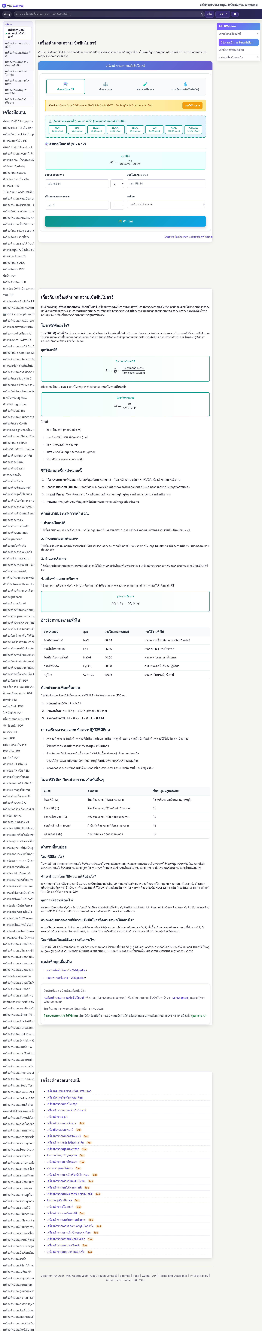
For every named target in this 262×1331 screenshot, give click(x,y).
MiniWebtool (180, 997)
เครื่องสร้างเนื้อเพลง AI (16, 796)
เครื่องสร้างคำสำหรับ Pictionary (18, 565)
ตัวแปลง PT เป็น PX (15, 764)
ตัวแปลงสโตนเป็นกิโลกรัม (18, 899)
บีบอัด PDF (9, 275)
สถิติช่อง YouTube (14, 166)
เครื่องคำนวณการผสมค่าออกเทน (18, 1130)
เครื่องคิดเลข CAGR (15, 423)
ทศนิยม (131, 196)
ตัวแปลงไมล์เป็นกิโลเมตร (18, 918)
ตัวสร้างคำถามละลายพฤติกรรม (18, 577)
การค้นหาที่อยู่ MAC (15, 397)
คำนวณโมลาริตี (65, 86)
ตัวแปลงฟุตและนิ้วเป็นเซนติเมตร (18, 250)
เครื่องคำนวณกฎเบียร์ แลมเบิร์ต (65, 1251)
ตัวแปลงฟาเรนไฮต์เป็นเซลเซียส (18, 931)
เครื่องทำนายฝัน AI (14, 603)
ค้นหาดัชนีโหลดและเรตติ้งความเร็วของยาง (18, 1111)
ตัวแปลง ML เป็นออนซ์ (16, 873)
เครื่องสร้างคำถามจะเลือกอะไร (18, 590)
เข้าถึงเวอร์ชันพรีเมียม (231, 49)
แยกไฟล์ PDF (11, 757)
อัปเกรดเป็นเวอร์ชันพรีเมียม (237, 42)
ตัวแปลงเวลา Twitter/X (17, 340)
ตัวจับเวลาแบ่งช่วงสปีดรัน (18, 1002)
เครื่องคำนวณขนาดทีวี (16, 1207)
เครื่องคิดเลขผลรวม (14, 172)
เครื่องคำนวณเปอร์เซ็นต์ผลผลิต (65, 1142)
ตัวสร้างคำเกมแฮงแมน (16, 558)
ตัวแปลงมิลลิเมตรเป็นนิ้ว (17, 912)
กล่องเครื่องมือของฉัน (231, 57)
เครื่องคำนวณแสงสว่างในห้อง (18, 1323)
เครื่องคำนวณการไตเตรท (62, 1161)
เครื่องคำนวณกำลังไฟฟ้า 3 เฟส (18, 372)
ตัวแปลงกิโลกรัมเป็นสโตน (18, 892)
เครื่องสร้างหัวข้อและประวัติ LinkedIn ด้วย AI (18, 655)
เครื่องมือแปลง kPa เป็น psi (18, 134)
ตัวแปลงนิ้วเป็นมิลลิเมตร (17, 905)
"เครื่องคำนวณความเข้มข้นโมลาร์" (65, 997)
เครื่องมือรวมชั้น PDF (16, 680)
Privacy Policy (199, 1275)
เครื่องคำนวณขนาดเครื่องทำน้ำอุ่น (18, 1233)
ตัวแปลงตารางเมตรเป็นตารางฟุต (18, 860)
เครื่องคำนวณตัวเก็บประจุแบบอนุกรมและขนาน (18, 1310)
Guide (146, 1275)
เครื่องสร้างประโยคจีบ (16, 526)
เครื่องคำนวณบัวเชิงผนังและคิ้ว (18, 1252)
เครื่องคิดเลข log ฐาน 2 (17, 378)
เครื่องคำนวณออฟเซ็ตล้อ (18, 1104)
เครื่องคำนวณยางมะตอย (17, 1284)
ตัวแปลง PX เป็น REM (16, 770)
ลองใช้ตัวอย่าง (192, 105)
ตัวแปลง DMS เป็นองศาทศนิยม (18, 288)
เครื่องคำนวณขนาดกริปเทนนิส (18, 957)
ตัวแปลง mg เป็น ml (15, 404)
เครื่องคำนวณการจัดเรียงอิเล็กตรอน (68, 1174)
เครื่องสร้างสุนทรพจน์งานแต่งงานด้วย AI (18, 616)
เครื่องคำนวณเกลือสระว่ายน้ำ (18, 1220)
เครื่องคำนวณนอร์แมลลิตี (62, 1213)
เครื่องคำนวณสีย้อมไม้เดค (18, 1265)
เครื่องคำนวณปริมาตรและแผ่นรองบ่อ (18, 1214)
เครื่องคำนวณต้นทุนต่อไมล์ (18, 1117)
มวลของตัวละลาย (54, 174)
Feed (136, 1275)
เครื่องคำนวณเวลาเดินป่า (18, 1059)
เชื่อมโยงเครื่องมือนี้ (230, 34)
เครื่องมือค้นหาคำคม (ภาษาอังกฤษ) (18, 211)
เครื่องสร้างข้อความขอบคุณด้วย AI (18, 610)
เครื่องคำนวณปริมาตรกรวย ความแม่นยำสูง (18, 417)
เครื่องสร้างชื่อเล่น (13, 468)
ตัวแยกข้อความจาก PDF (17, 693)
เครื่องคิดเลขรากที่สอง (16, 237)
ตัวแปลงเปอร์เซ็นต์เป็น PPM (18, 301)
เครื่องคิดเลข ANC (14, 262)
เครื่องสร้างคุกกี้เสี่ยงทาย (17, 494)
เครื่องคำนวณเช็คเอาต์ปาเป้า (18, 1014)
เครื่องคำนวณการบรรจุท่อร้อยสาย (18, 1304)
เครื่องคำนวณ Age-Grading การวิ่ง (18, 1072)
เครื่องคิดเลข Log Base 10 (18, 230)
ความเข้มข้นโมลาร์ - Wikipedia (66, 970)
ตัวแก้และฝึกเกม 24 (15, 256)
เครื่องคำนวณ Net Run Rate (18, 1034)
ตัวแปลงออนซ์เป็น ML (16, 867)
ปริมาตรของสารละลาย (57, 196)
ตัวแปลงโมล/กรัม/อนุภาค (62, 1155)
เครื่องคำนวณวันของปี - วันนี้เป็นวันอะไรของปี (18, 205)
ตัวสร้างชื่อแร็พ (12, 475)
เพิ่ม (209, 14)
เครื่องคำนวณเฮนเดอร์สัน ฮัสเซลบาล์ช (70, 1194)
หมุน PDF (9, 738)
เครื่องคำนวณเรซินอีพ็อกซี (18, 1239)
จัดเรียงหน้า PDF (13, 725)
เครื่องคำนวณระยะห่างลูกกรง (18, 1246)
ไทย (140, 1280)
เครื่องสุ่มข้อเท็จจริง (14, 545)
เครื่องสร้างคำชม (13, 520)
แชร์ (220, 14)
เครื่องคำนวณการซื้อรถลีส (18, 1124)
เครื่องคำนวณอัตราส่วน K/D (18, 1040)
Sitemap (125, 1275)
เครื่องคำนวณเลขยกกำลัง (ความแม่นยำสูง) (18, 153)
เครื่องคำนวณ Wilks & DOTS (18, 1098)
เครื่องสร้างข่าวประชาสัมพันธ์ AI (18, 622)
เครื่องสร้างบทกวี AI (14, 802)
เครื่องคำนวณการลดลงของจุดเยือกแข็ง (70, 1226)
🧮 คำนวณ (125, 221)
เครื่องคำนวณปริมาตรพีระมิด (18, 436)
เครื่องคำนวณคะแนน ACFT (18, 1092)
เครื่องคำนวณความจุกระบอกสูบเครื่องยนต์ (18, 1143)
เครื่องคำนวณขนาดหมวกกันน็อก (18, 963)
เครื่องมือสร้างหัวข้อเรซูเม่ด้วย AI (18, 661)
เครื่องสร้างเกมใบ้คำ (15, 571)
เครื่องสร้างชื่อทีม (13, 462)
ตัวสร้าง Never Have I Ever (18, 584)
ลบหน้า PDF (10, 732)
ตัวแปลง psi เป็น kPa (16, 179)
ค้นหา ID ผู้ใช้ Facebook (18, 147)
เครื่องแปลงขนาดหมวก (17, 976)
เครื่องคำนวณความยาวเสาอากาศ (18, 1297)
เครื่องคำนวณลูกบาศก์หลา (18, 1291)
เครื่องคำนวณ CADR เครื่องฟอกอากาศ (18, 1162)
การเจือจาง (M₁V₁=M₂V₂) (185, 86)
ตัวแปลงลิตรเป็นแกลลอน (18, 886)
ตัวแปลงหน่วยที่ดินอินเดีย (18, 783)
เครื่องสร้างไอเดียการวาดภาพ (18, 500)
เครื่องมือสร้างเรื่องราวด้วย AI (18, 809)
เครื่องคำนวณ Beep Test (18, 1085)
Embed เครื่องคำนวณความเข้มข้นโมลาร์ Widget (188, 236)
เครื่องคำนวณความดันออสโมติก (66, 1239)
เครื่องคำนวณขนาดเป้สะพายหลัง (18, 944)
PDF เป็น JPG (11, 751)
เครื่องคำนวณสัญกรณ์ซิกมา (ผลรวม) (18, 307)
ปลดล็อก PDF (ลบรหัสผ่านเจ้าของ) (18, 687)
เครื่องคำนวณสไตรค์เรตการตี (18, 1027)
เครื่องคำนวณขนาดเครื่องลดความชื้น (18, 1169)
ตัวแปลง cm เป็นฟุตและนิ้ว (18, 160)
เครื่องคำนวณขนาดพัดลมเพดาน (18, 1175)
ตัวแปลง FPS (11, 185)
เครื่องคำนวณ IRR (14, 410)
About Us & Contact (119, 1280)
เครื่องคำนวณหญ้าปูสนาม (18, 1278)
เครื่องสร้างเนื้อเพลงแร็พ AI (18, 674)
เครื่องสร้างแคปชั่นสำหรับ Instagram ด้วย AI (18, 648)
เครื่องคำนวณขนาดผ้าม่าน (18, 1182)
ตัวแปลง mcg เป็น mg (16, 790)
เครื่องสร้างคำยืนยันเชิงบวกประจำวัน (18, 513)
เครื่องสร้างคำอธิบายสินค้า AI (18, 629)
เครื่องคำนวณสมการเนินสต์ (63, 1245)
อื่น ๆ (7, 14)
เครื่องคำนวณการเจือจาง (62, 1123)
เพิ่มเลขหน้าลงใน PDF (16, 719)
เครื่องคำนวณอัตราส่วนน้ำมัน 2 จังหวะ (18, 1137)
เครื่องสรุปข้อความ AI (16, 822)
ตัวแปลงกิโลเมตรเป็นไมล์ (18, 924)
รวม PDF (8, 295)
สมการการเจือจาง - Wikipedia (65, 977)
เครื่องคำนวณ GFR (14, 282)
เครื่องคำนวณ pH (57, 1116)
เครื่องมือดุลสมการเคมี (60, 1129)
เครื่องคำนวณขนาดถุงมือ (18, 969)
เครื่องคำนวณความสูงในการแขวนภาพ (18, 1194)
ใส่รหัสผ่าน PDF (12, 712)
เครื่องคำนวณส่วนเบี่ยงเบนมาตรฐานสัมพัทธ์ (18, 198)
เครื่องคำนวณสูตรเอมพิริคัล (63, 1149)
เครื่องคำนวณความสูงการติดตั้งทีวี (18, 1201)
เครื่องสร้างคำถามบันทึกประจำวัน (18, 507)
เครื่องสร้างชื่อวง (13, 481)
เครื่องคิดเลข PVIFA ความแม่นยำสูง (18, 385)
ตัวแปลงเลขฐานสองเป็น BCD (18, 430)
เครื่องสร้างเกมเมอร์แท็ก (17, 455)
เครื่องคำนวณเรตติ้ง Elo (17, 1047)
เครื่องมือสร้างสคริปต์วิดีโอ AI (18, 635)
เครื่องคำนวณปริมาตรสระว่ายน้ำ (18, 1227)
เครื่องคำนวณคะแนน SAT (18, 320)
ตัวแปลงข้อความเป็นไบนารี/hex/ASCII (18, 365)
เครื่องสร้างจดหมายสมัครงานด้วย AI (18, 667)
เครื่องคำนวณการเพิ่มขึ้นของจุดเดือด (69, 1232)
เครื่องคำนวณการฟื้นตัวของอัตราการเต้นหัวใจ (18, 1053)
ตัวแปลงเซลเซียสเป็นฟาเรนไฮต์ (18, 937)
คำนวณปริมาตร (145, 86)
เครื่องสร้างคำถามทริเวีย (17, 552)
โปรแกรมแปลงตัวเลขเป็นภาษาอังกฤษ (18, 192)
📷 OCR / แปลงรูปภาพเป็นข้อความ (18, 314)
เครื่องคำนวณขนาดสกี (16, 989)
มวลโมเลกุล (137, 174)
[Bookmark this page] (235, 14)
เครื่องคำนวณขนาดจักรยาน (18, 995)
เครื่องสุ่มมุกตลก (12, 539)
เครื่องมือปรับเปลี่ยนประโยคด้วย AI (18, 391)
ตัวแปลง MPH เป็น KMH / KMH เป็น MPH (18, 828)
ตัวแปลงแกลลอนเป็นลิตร (18, 879)
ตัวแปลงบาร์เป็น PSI (15, 140)
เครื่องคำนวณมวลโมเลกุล (62, 1104)
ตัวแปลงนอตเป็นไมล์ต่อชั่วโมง (18, 835)
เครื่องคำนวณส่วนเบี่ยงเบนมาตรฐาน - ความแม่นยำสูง (18, 217)
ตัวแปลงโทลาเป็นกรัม (16, 777)
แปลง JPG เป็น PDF (15, 745)
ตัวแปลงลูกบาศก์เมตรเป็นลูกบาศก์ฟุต (18, 841)
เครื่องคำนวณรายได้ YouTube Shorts (18, 346)
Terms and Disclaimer (173, 1275)
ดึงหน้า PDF (10, 700)
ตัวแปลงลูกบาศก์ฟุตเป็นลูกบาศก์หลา (18, 847)
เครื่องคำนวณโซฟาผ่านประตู (18, 1149)
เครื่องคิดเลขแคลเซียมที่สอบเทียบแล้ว (69, 1091)
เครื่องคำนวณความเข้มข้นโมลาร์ (66, 1110)
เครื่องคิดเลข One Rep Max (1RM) (18, 352)
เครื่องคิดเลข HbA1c (15, 442)
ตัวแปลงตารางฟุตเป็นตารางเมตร (18, 854)
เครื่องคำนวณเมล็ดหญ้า (17, 1272)
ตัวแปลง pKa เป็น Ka (59, 1200)
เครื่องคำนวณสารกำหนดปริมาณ (66, 1181)
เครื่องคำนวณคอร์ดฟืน (16, 1156)
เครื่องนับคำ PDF (13, 706)
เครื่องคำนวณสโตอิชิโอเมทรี (64, 1136)
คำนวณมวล (105, 86)
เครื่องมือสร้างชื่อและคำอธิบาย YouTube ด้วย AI (18, 642)
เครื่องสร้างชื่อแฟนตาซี (17, 487)
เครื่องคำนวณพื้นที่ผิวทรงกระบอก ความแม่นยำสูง (18, 224)
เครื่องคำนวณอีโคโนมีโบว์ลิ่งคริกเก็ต (18, 1021)
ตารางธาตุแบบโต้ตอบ (60, 1168)
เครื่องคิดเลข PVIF (14, 269)
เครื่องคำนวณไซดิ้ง (14, 1259)
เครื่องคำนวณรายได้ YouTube (18, 243)
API (154, 1275)
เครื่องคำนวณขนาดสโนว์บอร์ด (18, 982)
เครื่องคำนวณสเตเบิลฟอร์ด (18, 1008)
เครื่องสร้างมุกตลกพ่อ (15, 532)
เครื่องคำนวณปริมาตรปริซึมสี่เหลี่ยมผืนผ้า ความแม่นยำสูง (18, 359)
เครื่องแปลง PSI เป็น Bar (18, 128)
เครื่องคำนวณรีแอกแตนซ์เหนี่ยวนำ (18, 1317)
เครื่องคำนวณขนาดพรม (17, 1188)
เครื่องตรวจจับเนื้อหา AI (17, 333)
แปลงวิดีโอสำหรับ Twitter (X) (18, 449)
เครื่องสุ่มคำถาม (12, 597)
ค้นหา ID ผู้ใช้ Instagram (18, 121)
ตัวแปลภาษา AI (12, 815)
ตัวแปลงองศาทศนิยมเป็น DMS (18, 327)
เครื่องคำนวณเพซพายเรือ (18, 1066)
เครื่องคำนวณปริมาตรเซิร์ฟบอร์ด (18, 950)
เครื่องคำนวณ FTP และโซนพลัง (18, 1079)
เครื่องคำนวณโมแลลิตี (60, 1206)
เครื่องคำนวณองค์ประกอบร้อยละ (66, 1219)
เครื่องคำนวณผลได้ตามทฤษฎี (64, 1187)
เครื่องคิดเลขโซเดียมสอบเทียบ (65, 1097)
